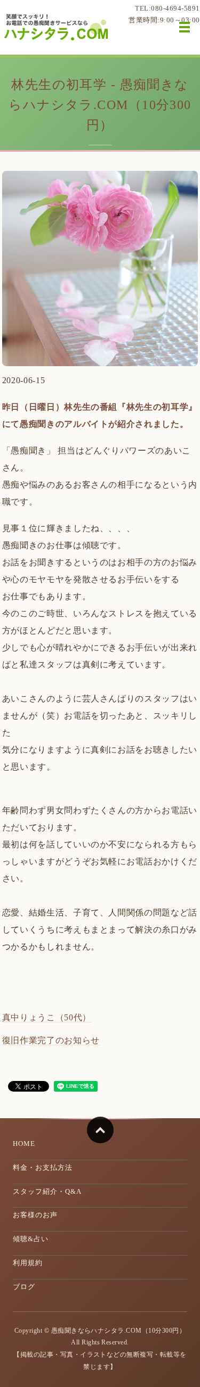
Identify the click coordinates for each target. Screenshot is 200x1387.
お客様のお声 (35, 1215)
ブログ (24, 1287)
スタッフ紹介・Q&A (47, 1191)
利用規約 (28, 1263)
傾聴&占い (31, 1239)
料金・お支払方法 (43, 1167)
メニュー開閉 (184, 27)
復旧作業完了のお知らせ (51, 1040)
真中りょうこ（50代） (46, 1017)
